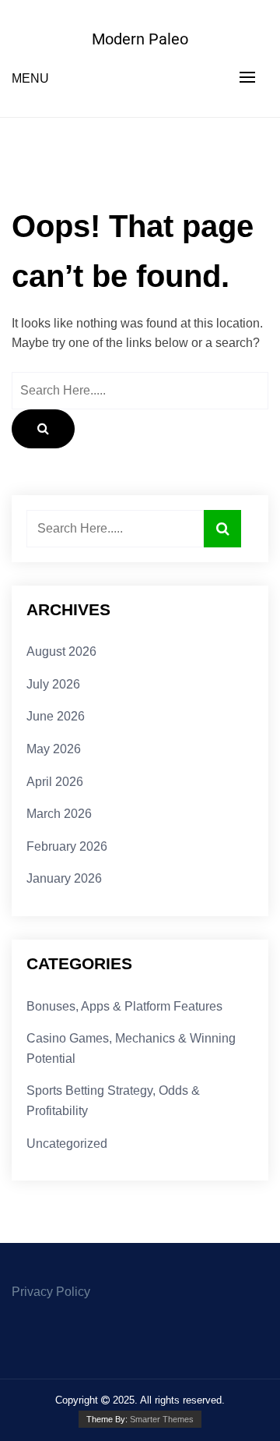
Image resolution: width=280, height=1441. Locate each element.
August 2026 (61, 651)
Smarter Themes (162, 1419)
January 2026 (64, 878)
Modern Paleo (140, 39)
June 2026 (55, 716)
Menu (30, 78)
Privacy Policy (51, 1291)
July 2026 (53, 684)
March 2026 (59, 813)
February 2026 (66, 846)
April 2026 (54, 781)
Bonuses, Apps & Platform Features (124, 1006)
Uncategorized (66, 1143)
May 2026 (53, 749)
